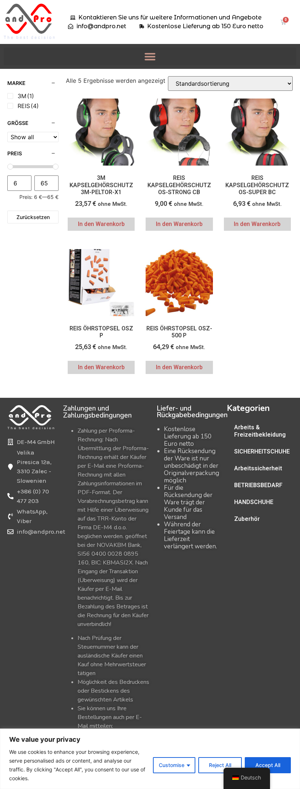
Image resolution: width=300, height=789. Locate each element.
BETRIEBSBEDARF (258, 485)
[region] (150, 759)
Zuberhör (247, 518)
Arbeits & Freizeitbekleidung (260, 431)
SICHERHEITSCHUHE (262, 451)
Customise (171, 765)
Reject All (220, 765)
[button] (150, 56)
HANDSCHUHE (253, 502)
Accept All (267, 765)
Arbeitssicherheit (258, 468)
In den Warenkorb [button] (101, 224)
